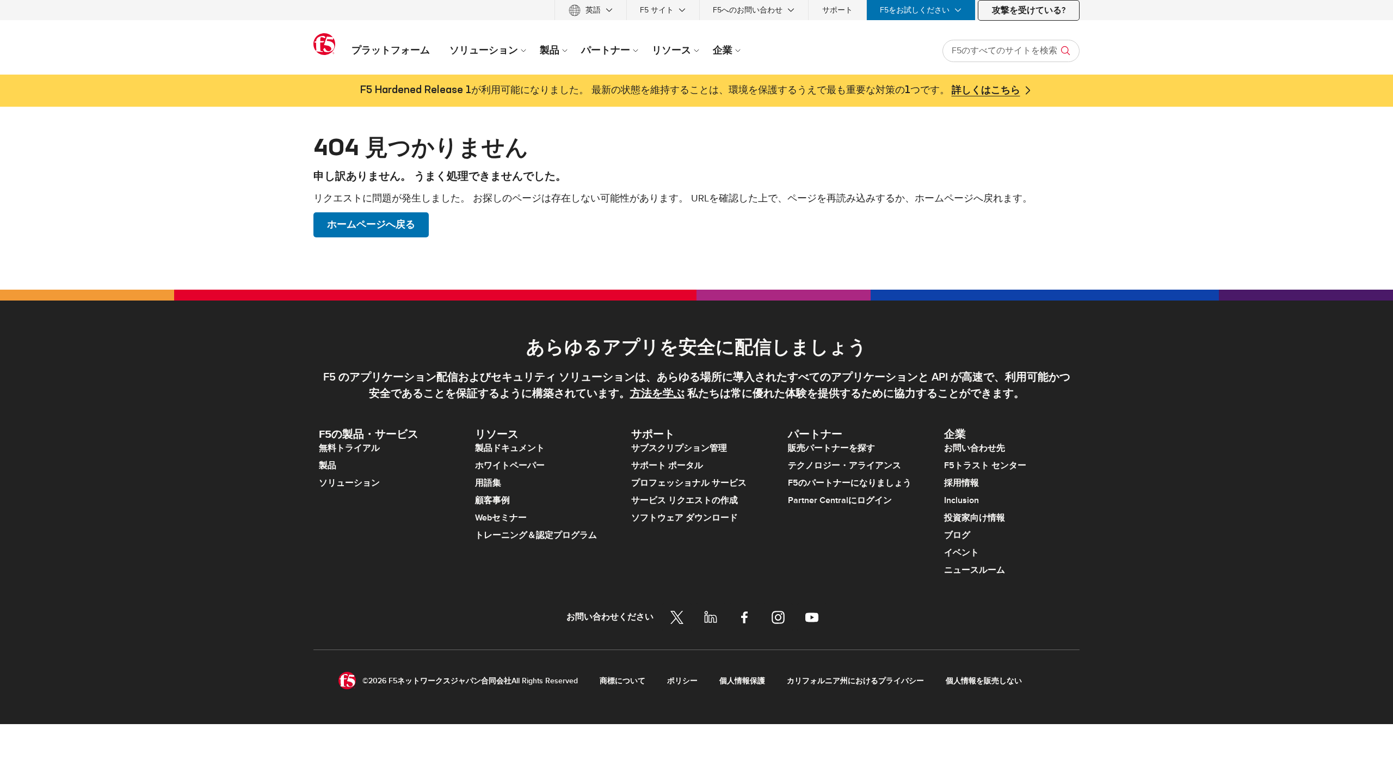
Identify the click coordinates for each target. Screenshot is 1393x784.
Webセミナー (501, 517)
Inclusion (961, 500)
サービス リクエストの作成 (684, 500)
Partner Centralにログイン (840, 500)
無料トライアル (349, 448)
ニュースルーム (974, 570)
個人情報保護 (742, 680)
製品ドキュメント (510, 448)
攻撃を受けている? (1028, 10)
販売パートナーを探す (831, 448)
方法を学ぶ (657, 393)
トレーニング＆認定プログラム (536, 535)
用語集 (488, 482)
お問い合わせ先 (974, 448)
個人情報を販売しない (984, 680)
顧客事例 (492, 500)
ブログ (957, 535)
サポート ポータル (667, 465)
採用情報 (961, 482)
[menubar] (696, 10)
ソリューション (349, 482)
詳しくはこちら (986, 90)
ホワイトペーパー (510, 465)
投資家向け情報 (974, 517)
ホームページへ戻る (371, 224)
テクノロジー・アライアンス (844, 465)
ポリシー (682, 680)
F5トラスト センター (985, 465)
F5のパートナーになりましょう (849, 482)
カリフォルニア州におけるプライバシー (855, 680)
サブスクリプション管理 (679, 448)
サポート (837, 10)
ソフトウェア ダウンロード (684, 517)
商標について (622, 680)
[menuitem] (590, 10)
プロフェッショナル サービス (689, 482)
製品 (327, 465)
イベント (961, 552)
